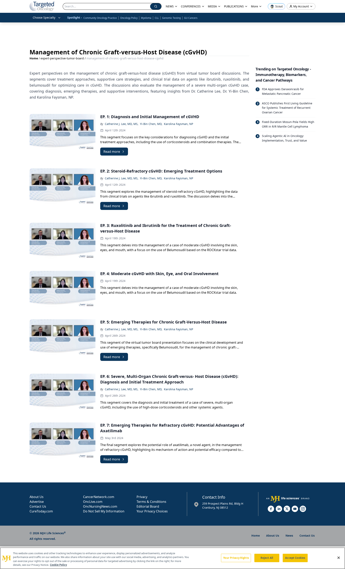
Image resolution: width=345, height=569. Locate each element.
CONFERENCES (191, 6)
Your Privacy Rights (236, 558)
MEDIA (212, 6)
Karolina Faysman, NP (178, 124)
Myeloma (146, 18)
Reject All (267, 558)
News (289, 535)
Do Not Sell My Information (103, 511)
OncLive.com (92, 501)
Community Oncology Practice (100, 18)
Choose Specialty (44, 17)
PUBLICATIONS (234, 6)
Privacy (142, 497)
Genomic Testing (171, 18)
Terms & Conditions (151, 501)
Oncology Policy (129, 18)
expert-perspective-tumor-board (62, 58)
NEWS (170, 6)
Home (34, 58)
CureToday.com (41, 511)
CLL (157, 18)
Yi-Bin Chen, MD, (151, 124)
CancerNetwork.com (98, 497)
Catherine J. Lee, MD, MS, (121, 124)
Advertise (37, 501)
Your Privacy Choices (152, 511)
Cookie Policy (58, 565)
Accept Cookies (295, 558)
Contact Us (38, 506)
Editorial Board (148, 506)
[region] (172, 558)
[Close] (338, 557)
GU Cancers (190, 18)
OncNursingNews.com (100, 506)
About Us (37, 497)
